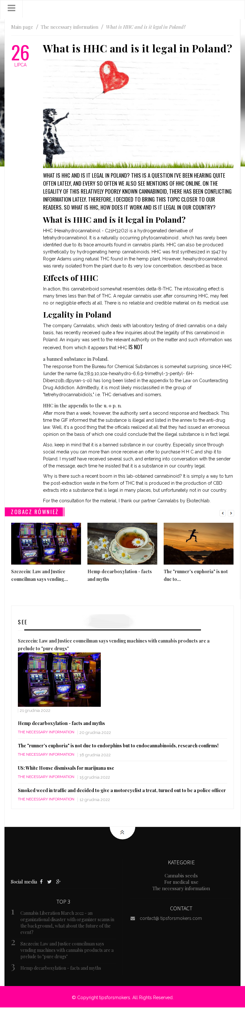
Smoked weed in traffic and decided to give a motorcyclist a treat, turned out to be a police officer (122, 790)
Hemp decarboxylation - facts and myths (61, 723)
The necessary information (46, 732)
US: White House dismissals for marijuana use (66, 768)
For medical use (181, 882)
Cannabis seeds (181, 875)
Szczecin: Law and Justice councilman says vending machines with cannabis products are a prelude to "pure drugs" (67, 950)
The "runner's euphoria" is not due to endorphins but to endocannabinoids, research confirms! (118, 746)
